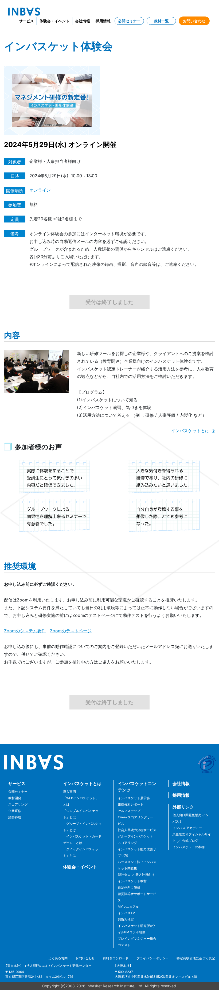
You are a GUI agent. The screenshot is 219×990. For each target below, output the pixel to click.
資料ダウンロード (115, 958)
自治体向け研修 (129, 887)
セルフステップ (129, 811)
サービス (26, 21)
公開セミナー (129, 21)
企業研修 (14, 811)
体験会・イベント (54, 21)
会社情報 (82, 21)
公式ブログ (189, 841)
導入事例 (69, 792)
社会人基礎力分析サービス (137, 830)
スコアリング (18, 804)
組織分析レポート (130, 804)
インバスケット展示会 (134, 798)
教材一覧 (161, 21)
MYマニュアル (128, 907)
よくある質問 (58, 958)
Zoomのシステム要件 (25, 630)
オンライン (40, 190)
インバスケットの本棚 (189, 847)
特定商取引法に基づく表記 (196, 958)
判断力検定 (126, 919)
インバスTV (126, 913)
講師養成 (14, 817)
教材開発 (14, 798)
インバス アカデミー (187, 828)
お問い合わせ (194, 21)
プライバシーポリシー (152, 958)
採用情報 (103, 21)
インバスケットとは (190, 430)
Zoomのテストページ (71, 630)
